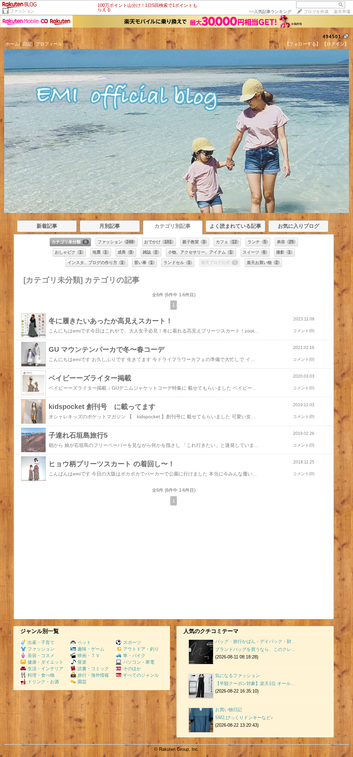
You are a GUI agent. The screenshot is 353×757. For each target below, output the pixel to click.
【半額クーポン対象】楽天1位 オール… (255, 683)
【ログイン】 (335, 44)
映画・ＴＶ (89, 655)
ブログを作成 (316, 11)
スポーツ (132, 642)
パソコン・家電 (138, 662)
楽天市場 (342, 11)
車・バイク (134, 655)
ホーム (12, 44)
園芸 (82, 681)
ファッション (22, 11)
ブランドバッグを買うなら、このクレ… (255, 649)
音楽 (82, 662)
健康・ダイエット (45, 662)
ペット (84, 642)
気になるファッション (237, 675)
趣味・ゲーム (91, 649)
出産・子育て (41, 642)
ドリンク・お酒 (43, 681)
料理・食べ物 (41, 675)
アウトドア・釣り (141, 649)
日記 (27, 44)
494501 (332, 36)
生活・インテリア (45, 668)
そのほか (132, 668)
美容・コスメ (41, 655)
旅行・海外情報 (93, 675)
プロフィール (49, 44)
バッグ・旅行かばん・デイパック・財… (255, 641)
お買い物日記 (228, 709)
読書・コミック (93, 668)
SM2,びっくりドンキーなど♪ (244, 717)
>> (270, 11)
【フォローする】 (303, 44)
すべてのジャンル (141, 675)
